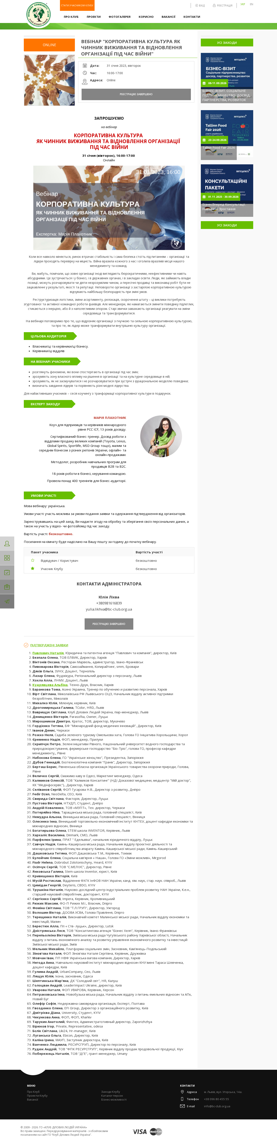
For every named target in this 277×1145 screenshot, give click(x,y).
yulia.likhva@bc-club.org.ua (109, 609)
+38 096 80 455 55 (216, 1099)
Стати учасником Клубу (77, 5)
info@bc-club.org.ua (217, 1106)
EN (251, 4)
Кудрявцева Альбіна (50, 685)
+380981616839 (109, 603)
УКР (242, 4)
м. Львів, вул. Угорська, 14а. (223, 1092)
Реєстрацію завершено (136, 94)
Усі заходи (227, 42)
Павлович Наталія (48, 653)
